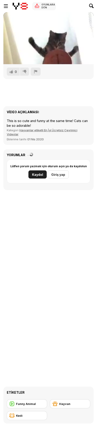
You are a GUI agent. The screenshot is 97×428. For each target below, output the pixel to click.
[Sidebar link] (5, 6)
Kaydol (37, 174)
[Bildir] (36, 72)
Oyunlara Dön (48, 6)
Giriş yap (58, 174)
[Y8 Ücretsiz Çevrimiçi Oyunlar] (20, 6)
